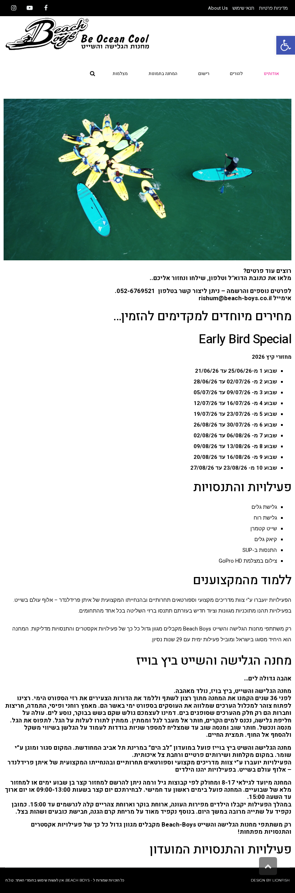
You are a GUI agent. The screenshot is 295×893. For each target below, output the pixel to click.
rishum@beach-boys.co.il (235, 298)
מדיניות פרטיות (273, 8)
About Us (218, 8)
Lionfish (281, 880)
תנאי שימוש (243, 8)
